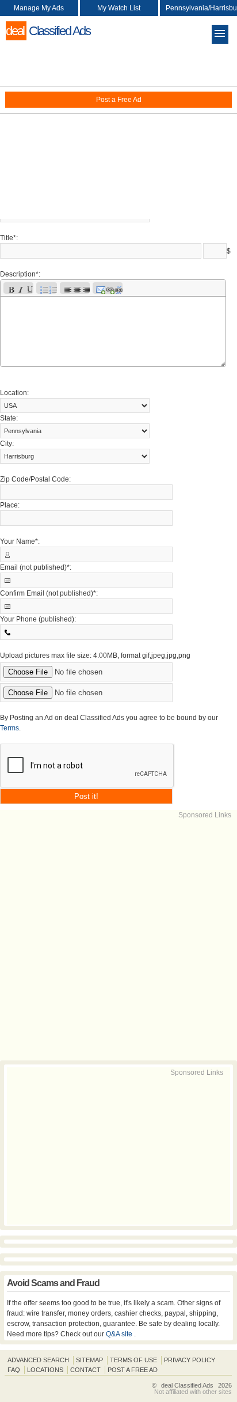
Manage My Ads (39, 8)
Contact (85, 1369)
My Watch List (118, 8)
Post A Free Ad (133, 1369)
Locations (45, 1369)
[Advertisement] (118, 132)
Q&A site (120, 1334)
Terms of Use (133, 1359)
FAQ (13, 1369)
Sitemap (89, 1359)
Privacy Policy (189, 1359)
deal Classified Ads (187, 1385)
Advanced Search (38, 1359)
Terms (9, 728)
